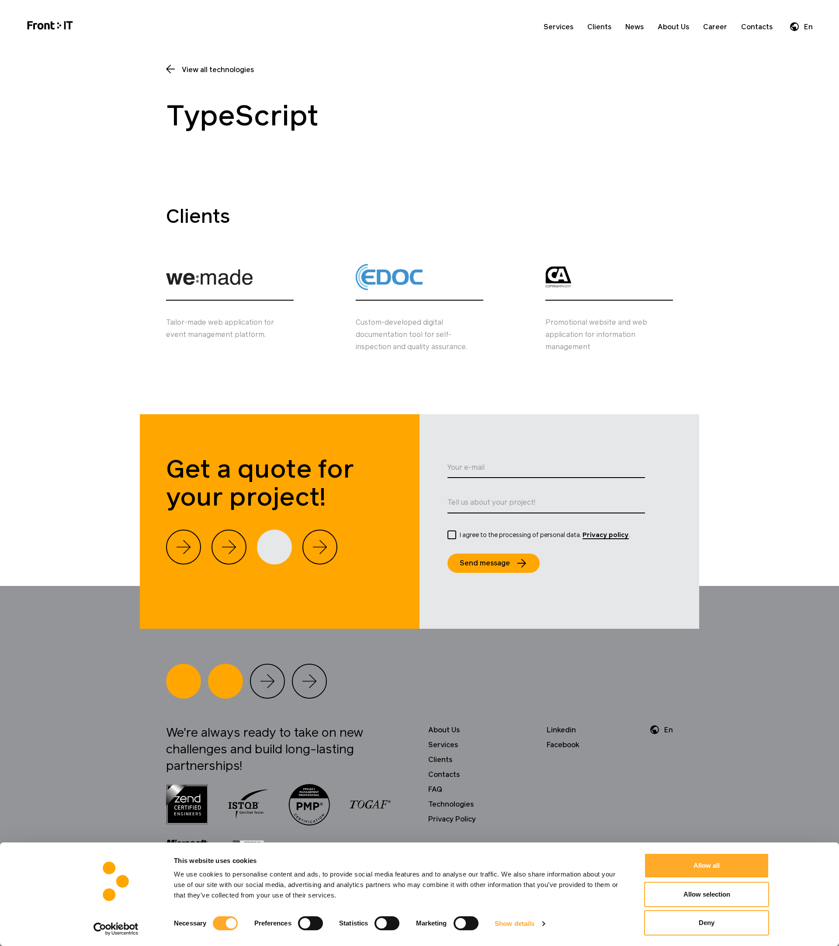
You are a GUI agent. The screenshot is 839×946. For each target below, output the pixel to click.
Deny (706, 922)
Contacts (757, 27)
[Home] (50, 27)
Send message (485, 563)
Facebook (563, 745)
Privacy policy (605, 535)
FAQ (435, 789)
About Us (673, 27)
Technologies (451, 804)
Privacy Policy (452, 819)
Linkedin (561, 730)
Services (558, 27)
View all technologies (218, 69)
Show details (514, 923)
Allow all (706, 865)
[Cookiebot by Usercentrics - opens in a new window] (116, 929)
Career (715, 27)
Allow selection (706, 894)
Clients (599, 27)
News (634, 27)
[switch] (310, 923)
